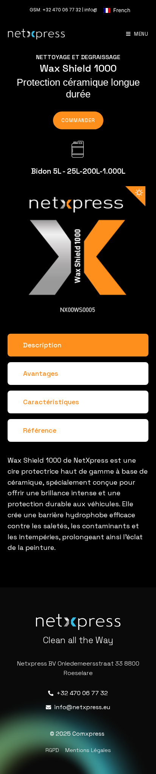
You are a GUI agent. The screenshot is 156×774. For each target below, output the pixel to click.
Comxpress (88, 734)
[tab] (78, 345)
